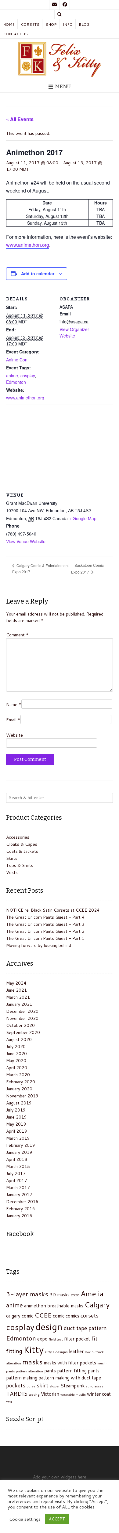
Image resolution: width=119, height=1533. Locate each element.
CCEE (43, 1315)
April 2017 (16, 1180)
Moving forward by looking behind (38, 945)
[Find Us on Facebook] (65, 5)
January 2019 (19, 1152)
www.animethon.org (27, 244)
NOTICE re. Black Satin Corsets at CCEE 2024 (52, 910)
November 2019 (22, 1096)
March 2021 (18, 997)
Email (13, 720)
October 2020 (20, 1025)
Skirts (11, 858)
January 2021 (19, 1004)
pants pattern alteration (24, 1371)
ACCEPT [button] (57, 1519)
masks (32, 1362)
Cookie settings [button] (25, 1519)
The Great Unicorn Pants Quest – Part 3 (45, 924)
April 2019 (16, 1131)
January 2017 (19, 1195)
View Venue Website (25, 541)
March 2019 (18, 1138)
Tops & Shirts (19, 865)
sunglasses (94, 1386)
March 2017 (18, 1187)
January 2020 (19, 1089)
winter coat (99, 1393)
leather (76, 1351)
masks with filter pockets (70, 1362)
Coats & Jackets (22, 851)
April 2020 (16, 1068)
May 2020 (16, 1061)
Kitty (33, 1349)
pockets (15, 1385)
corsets (90, 1315)
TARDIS (16, 1394)
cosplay (27, 375)
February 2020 (20, 1082)
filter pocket (77, 1338)
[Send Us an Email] (54, 5)
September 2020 (23, 1032)
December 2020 (22, 1011)
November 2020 (22, 1018)
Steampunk (73, 1385)
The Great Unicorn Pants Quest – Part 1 (45, 938)
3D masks (59, 1294)
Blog (84, 24)
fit (94, 1338)
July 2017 (16, 1173)
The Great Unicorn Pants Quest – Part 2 (45, 931)
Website (14, 735)
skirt (42, 1385)
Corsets (30, 24)
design (49, 1326)
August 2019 (19, 1103)
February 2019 (20, 1145)
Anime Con (16, 360)
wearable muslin (73, 1394)
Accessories (17, 837)
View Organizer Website (74, 332)
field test (56, 1339)
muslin (102, 1363)
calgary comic (19, 1315)
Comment (17, 635)
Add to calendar (37, 273)
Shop (51, 24)
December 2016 (22, 1202)
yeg (9, 1401)
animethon (35, 1305)
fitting (14, 1351)
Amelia (92, 1293)
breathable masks (65, 1305)
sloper (54, 1386)
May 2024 (16, 983)
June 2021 (16, 990)
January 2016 (19, 1216)
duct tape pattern (85, 1328)
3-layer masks (27, 1293)
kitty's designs (56, 1351)
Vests (12, 872)
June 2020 (16, 1054)
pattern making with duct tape (69, 1377)
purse (31, 1386)
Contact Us (15, 33)
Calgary (97, 1304)
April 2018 (16, 1159)
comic (58, 1315)
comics (72, 1315)
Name (13, 704)
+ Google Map (82, 518)
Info (68, 24)
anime (12, 375)
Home (9, 24)
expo (42, 1338)
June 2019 (16, 1117)
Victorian (50, 1393)
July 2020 (16, 1046)
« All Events (20, 119)
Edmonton (16, 382)
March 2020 (18, 1075)
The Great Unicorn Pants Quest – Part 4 (45, 917)
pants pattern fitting (65, 1370)
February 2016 (20, 1209)
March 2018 (18, 1166)
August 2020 (19, 1039)
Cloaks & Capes (21, 844)
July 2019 (16, 1110)
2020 (75, 1295)
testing (34, 1394)
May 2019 (16, 1124)
